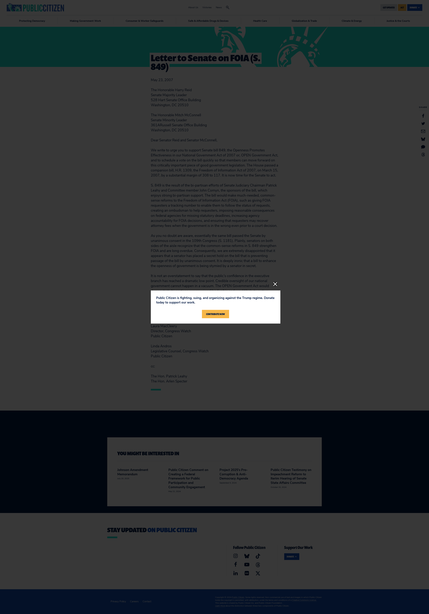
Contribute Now (215, 314)
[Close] (275, 284)
